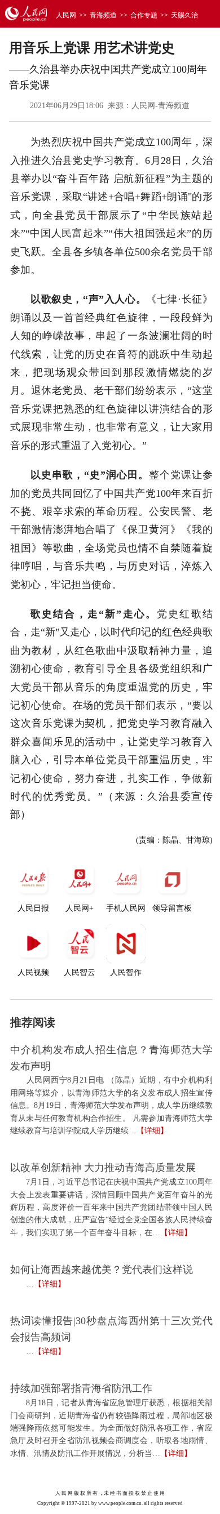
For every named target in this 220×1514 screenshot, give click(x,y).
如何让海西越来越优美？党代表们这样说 (101, 1269)
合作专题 (143, 15)
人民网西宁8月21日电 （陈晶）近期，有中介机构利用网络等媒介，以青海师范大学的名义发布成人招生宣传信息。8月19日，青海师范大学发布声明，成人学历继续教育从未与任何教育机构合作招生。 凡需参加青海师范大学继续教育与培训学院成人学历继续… (111, 1105)
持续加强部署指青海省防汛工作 (81, 1388)
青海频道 (103, 15)
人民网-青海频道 (160, 105)
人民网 (66, 15)
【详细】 (152, 1130)
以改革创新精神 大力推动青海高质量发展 (103, 1167)
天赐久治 (184, 15)
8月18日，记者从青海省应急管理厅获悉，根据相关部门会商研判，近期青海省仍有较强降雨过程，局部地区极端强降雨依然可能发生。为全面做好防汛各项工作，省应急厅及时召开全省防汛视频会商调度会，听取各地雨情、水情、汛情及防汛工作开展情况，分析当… (111, 1428)
